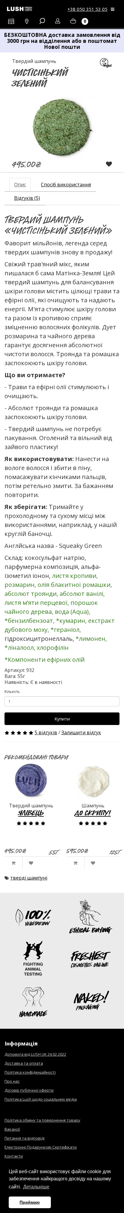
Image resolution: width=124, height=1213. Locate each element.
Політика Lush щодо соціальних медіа (41, 1099)
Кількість (12, 691)
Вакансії (12, 1129)
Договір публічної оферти (29, 1090)
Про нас (12, 1081)
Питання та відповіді (25, 1138)
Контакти (14, 1156)
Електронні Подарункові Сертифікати (41, 1147)
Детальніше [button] (36, 1186)
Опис (20, 184)
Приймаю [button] (30, 1202)
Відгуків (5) (27, 198)
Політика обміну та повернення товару (42, 1120)
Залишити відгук (81, 732)
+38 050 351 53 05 (87, 9)
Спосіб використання (66, 184)
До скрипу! (93, 812)
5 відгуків (46, 732)
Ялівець (31, 812)
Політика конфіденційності (30, 1072)
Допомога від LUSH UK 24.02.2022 (35, 1054)
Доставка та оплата (24, 1063)
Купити (62, 719)
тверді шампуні (28, 877)
